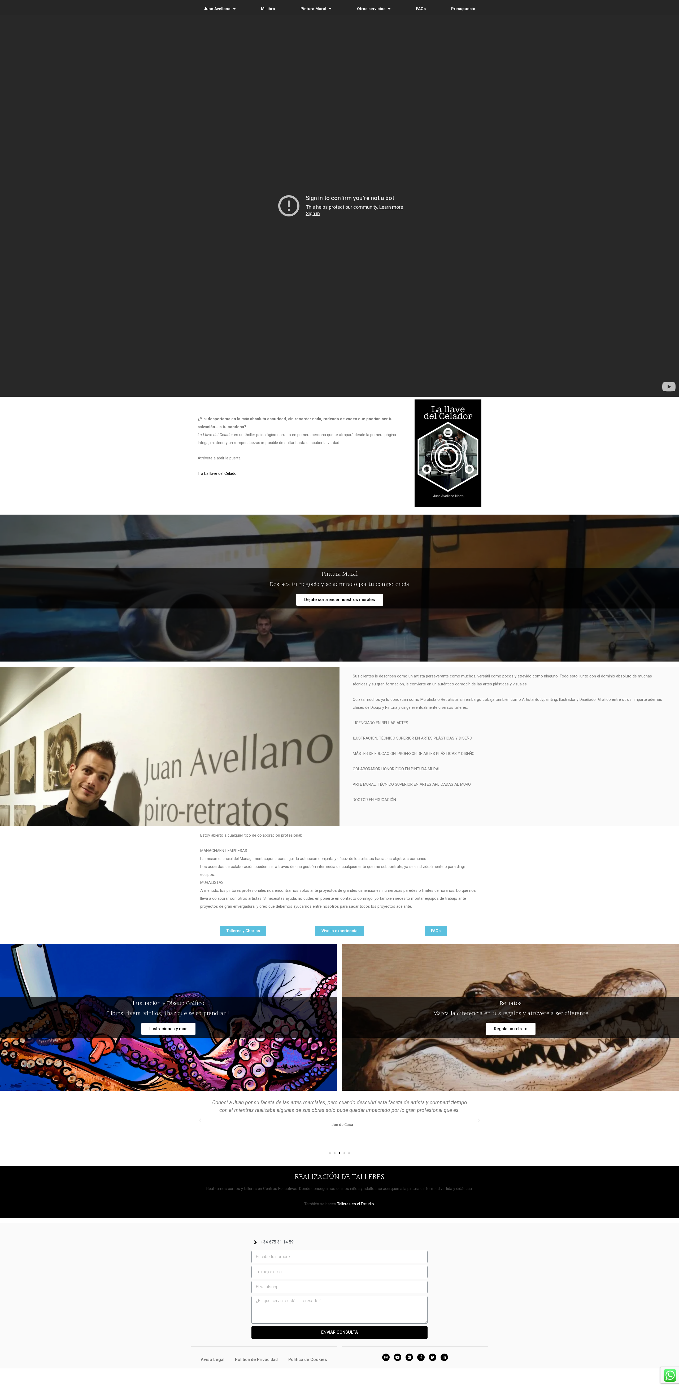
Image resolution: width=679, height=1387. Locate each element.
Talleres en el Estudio (355, 1204)
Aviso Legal (212, 1359)
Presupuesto (463, 8)
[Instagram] (386, 1357)
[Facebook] (421, 1357)
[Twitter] (432, 1357)
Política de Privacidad (256, 1359)
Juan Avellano (217, 8)
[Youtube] (397, 1357)
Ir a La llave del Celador (218, 473)
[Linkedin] (444, 1357)
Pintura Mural (313, 8)
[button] (339, 600)
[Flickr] (409, 1357)
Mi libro (268, 8)
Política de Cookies (307, 1359)
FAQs (421, 8)
